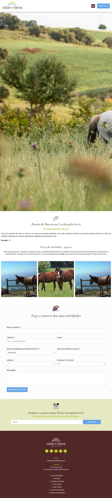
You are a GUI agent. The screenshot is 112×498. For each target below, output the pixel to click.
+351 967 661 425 (56, 467)
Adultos (10, 360)
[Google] (65, 451)
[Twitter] (51, 451)
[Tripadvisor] (60, 451)
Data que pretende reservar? (68, 349)
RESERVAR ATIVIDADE (17, 389)
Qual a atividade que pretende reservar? (23, 349)
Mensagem (11, 370)
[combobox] (9, 341)
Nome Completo (14, 327)
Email (60, 337)
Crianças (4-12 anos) (65, 360)
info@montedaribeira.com (56, 461)
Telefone (11, 337)
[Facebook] (47, 451)
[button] (93, 6)
